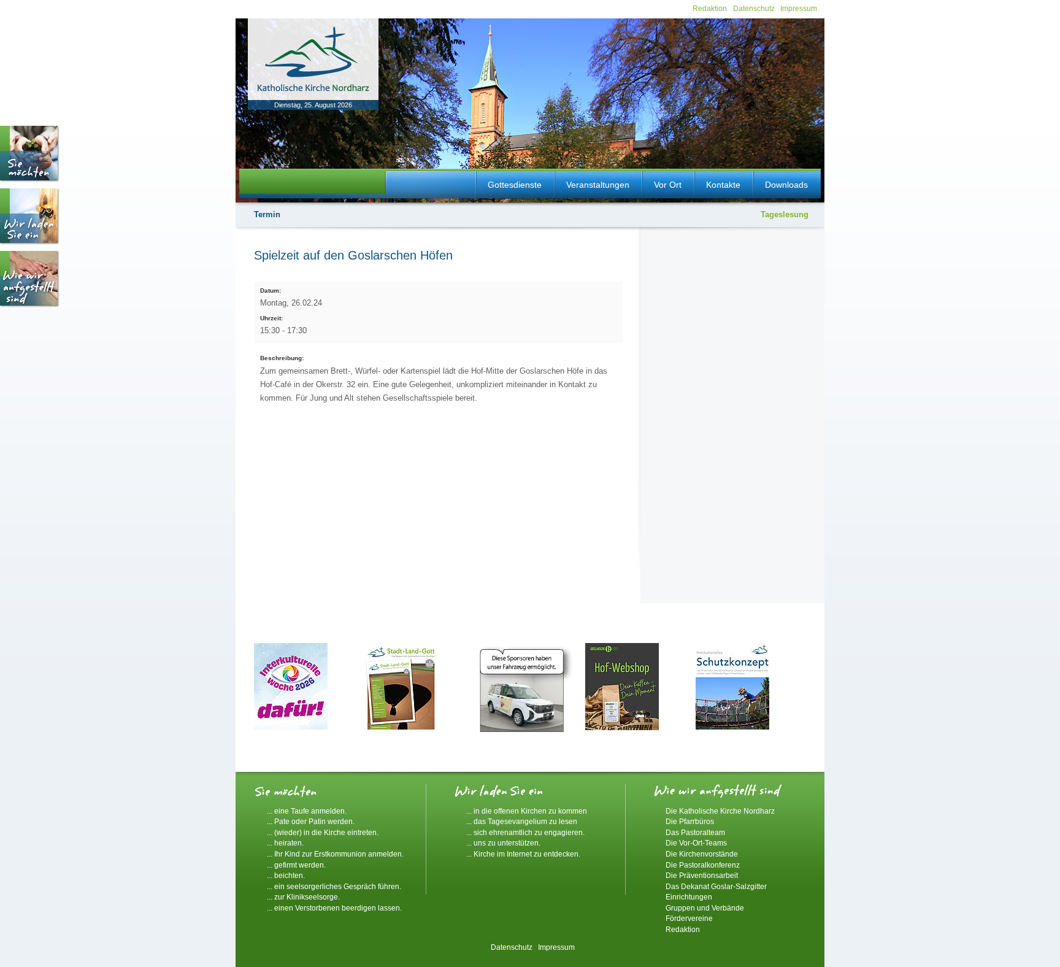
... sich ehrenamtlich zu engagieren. (525, 832)
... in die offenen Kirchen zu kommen (526, 811)
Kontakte (723, 185)
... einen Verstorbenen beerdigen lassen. (334, 908)
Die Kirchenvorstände (702, 854)
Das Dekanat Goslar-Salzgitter (716, 886)
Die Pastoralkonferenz (703, 865)
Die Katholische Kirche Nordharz (720, 811)
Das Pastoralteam (695, 832)
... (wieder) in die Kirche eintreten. (322, 832)
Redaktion (710, 8)
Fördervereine (689, 918)
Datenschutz (754, 8)
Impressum (798, 8)
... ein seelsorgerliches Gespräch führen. (334, 886)
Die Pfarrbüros (690, 821)
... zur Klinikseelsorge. (303, 897)
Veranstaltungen (597, 185)
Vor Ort (668, 185)
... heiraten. (285, 843)
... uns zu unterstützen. (503, 843)
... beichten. (286, 875)
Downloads (786, 185)
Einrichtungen (689, 897)
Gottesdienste (515, 185)
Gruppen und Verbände (705, 908)
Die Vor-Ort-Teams (696, 843)
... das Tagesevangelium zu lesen (521, 821)
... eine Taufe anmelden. (307, 811)
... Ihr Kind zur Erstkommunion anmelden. (335, 854)
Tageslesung (784, 214)
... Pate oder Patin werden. (311, 821)
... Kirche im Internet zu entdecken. (523, 854)
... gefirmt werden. (296, 865)
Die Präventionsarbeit (702, 875)
